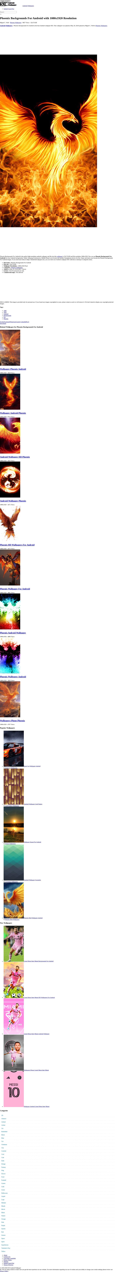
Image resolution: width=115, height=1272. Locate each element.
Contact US (7, 1257)
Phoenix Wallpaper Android (13, 676)
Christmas (4, 1144)
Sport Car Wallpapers (11, 768)
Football (3, 1180)
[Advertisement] (54, 40)
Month (3, 1206)
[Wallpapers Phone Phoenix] (10, 717)
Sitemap (6, 1261)
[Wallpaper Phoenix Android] (10, 365)
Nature (3, 1216)
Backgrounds (7, 315)
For (5, 317)
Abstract (3, 1118)
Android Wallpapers (28, 6)
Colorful (3, 1151)
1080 (5, 310)
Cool (2, 1154)
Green (3, 1190)
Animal (3, 1122)
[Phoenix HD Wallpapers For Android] (10, 541)
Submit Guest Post (9, 9)
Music (3, 1212)
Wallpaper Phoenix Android (13, 369)
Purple (3, 1225)
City (2, 1148)
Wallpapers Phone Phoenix (12, 720)
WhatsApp (13, 322)
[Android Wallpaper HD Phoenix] (10, 453)
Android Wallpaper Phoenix (13, 501)
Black (3, 1135)
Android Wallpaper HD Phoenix (15, 457)
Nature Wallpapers (10, 843)
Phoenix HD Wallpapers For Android (17, 545)
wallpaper (59, 256)
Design (3, 1164)
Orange (3, 1219)
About (5, 1255)
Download (3, 323)
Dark (2, 1160)
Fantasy (3, 1167)
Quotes (3, 1228)
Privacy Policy (8, 1260)
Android (6, 314)
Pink (2, 1222)
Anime (3, 1125)
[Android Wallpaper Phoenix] (10, 497)
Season (3, 1235)
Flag (2, 1170)
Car (2, 1141)
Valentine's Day (5, 1248)
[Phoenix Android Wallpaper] (10, 629)
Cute (2, 1157)
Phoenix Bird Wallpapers (12, 919)
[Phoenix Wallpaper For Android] (10, 585)
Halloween (4, 1193)
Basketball (4, 1131)
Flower (3, 1173)
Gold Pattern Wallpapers (12, 805)
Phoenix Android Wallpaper (13, 633)
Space (3, 1238)
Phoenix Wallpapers (15, 22)
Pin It (27, 322)
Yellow (3, 1251)
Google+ (18, 322)
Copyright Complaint (10, 1258)
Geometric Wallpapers (11, 881)
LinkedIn (23, 322)
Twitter (2, 322)
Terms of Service (8, 1265)
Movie (3, 1209)
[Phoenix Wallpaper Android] (10, 673)
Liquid (3, 1196)
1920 (5, 312)
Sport (2, 1241)
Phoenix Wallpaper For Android (15, 589)
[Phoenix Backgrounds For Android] (57, 141)
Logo (2, 1199)
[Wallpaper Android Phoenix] (10, 409)
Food (2, 1177)
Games (3, 1183)
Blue (2, 1138)
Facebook (7, 322)
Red (2, 1232)
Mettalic (3, 1203)
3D (2, 1115)
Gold (2, 1186)
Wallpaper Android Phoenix (13, 413)
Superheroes (4, 1245)
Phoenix (6, 319)
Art (2, 1128)
